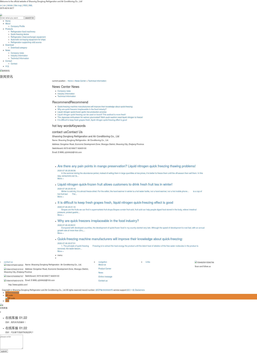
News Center (80, 80)
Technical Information (20, 58)
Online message (105, 276)
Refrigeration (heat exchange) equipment (28, 37)
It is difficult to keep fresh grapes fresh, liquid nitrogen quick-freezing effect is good (92, 120)
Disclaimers (140, 290)
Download (9, 45)
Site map (18, 5)
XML (31, 5)
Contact (8, 61)
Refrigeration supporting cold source (26, 42)
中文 (7, 66)
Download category (19, 47)
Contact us (102, 280)
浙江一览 (130, 290)
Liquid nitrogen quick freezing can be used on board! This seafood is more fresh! (92, 114)
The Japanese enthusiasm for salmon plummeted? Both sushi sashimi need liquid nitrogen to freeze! (100, 117)
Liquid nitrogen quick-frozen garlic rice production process (82, 112)
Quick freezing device (20, 34)
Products (9, 28)
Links (148, 262)
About (7, 23)
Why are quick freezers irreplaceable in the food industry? (82, 109)
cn (1, 5)
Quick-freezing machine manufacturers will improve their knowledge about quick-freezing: (95, 106)
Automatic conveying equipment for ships (28, 39)
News (7, 50)
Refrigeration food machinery (23, 31)
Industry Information (19, 55)
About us (102, 264)
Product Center (104, 268)
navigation (102, 262)
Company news (17, 53)
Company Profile (18, 26)
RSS (25, 5)
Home (7, 20)
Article (10, 5)
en (5, 5)
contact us (8, 262)
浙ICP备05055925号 (104, 290)
